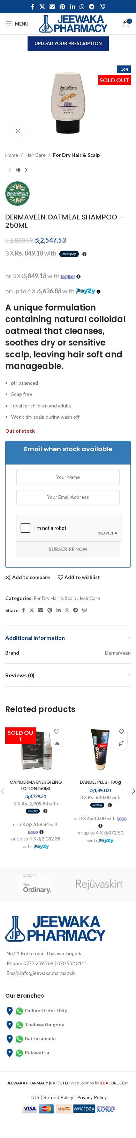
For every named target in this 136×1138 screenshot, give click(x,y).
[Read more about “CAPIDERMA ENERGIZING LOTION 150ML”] (57, 744)
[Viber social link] (102, 6)
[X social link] (42, 6)
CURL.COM (114, 1083)
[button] (121, 744)
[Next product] (26, 170)
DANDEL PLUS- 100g (100, 782)
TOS (34, 1097)
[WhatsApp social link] (81, 6)
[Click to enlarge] (18, 131)
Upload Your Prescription (68, 43)
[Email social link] (52, 6)
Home (11, 155)
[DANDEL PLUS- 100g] (100, 749)
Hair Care (35, 155)
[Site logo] (73, 23)
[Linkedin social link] (72, 6)
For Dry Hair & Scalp (76, 155)
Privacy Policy (92, 1097)
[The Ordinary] (36, 884)
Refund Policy (58, 1097)
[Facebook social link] (33, 6)
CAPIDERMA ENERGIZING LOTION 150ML (36, 785)
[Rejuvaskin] (99, 884)
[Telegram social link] (92, 6)
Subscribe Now (68, 549)
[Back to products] (18, 170)
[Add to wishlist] (57, 732)
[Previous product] (9, 170)
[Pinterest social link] (63, 6)
